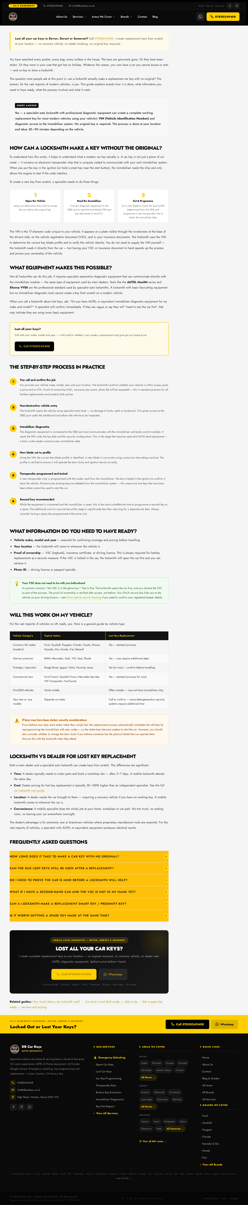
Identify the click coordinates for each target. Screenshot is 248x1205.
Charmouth (162, 1099)
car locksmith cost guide (29, 790)
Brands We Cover (215, 1105)
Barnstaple (146, 1070)
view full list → (124, 1178)
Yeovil (156, 1121)
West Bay (177, 1099)
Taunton (145, 1121)
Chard (183, 1121)
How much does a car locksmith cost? (56, 1001)
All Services (208, 1099)
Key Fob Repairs (104, 1106)
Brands (125, 17)
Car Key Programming (107, 1078)
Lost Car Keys (103, 1071)
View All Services (106, 1113)
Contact (142, 17)
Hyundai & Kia (209, 1144)
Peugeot (206, 1130)
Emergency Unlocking (109, 1057)
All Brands (207, 1092)
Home (204, 1057)
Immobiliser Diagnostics (109, 1099)
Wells (159, 1128)
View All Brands (211, 1164)
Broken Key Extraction (107, 1092)
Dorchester (174, 1092)
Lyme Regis (146, 1099)
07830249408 (55, 6)
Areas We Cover (102, 17)
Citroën (205, 1137)
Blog (155, 17)
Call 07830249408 (36, 346)
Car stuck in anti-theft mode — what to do (111, 1001)
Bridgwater (169, 1121)
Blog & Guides (209, 1078)
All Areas (206, 1085)
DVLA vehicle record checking (83, 597)
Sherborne (146, 1128)
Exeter (144, 1063)
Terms (224, 1198)
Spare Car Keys (104, 1064)
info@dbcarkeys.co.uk (83, 6)
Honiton (180, 1070)
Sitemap (234, 1198)
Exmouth (182, 1063)
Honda (205, 1151)
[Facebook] (229, 6)
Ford (204, 1116)
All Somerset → (175, 1128)
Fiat (203, 1157)
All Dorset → (148, 1106)
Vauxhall (206, 1123)
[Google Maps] (236, 6)
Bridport (145, 1092)
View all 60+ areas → (154, 1141)
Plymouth (156, 1063)
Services (78, 17)
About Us (61, 17)
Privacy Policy (211, 1198)
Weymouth (159, 1092)
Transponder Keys (105, 1085)
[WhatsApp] (200, 17)
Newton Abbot (163, 1070)
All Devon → (148, 1077)
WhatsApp (115, 974)
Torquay (170, 1063)
